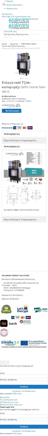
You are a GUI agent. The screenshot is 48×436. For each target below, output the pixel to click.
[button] (21, 78)
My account (4, 397)
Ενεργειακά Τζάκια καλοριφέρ (13, 46)
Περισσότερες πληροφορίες (20, 140)
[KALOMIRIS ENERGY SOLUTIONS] (19, 23)
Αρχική (4, 44)
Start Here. (17, 393)
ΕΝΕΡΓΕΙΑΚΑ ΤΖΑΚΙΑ (28, 44)
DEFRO (28, 101)
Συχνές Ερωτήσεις (15, 5)
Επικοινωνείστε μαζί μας (11, 404)
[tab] (24, 134)
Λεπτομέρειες (12, 133)
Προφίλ (10, 1)
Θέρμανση (14, 44)
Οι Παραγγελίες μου (9, 402)
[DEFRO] (11, 107)
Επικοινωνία (12, 8)
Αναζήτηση (33, 19)
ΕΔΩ (16, 210)
